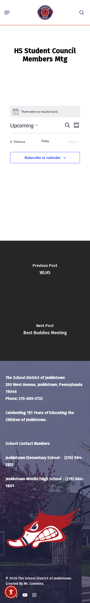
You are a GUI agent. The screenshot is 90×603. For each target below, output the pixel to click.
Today (45, 141)
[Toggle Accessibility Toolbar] (11, 592)
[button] (7, 12)
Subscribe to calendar (42, 157)
